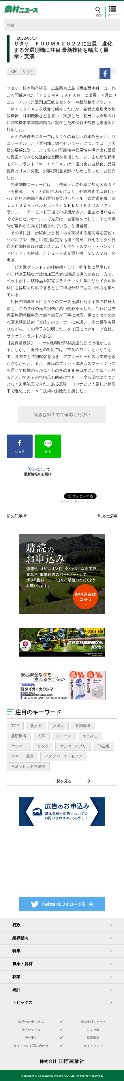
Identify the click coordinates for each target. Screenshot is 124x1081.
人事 (41, 736)
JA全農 (103, 746)
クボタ (58, 726)
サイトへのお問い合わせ (31, 1045)
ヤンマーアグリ (73, 746)
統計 (16, 989)
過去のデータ (31, 1030)
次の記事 (109, 516)
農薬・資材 (22, 963)
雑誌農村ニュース (93, 1021)
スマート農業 (22, 756)
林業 (16, 976)
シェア (20, 451)
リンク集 (93, 1030)
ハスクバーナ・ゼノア (63, 756)
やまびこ (89, 736)
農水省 (36, 726)
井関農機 (82, 726)
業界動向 (20, 938)
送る (48, 451)
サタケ (28, 71)
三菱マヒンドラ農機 (28, 766)
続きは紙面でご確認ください (62, 414)
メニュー (114, 14)
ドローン (63, 736)
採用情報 (93, 1037)
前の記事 (15, 516)
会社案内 (31, 1037)
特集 (16, 950)
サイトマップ (93, 1045)
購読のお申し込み (31, 1021)
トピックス (22, 1002)
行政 (16, 925)
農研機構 (18, 736)
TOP (13, 71)
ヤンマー (18, 746)
